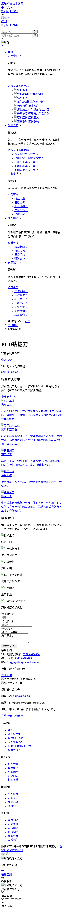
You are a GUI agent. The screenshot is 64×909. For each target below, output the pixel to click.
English (5, 11)
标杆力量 (13, 764)
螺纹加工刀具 (16, 738)
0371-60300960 (9, 372)
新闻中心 (13, 218)
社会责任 (13, 824)
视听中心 (13, 828)
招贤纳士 (13, 832)
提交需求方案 (9, 646)
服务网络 (13, 772)
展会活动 (13, 802)
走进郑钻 (6, 3)
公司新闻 (13, 794)
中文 (7, 7)
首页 (10, 52)
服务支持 (13, 173)
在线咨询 (6, 715)
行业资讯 (13, 798)
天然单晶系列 (16, 742)
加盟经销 (13, 836)
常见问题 (13, 776)
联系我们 (13, 839)
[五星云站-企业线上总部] (3, 854)
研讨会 (12, 806)
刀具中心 (13, 55)
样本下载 (13, 779)
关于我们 (13, 262)
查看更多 (6, 396)
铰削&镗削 (14, 734)
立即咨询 (6, 675)
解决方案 (13, 125)
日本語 (14, 11)
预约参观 (17, 715)
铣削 (10, 730)
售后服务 (13, 768)
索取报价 (6, 359)
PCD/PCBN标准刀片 (19, 746)
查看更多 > (14, 750)
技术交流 (17, 3)
